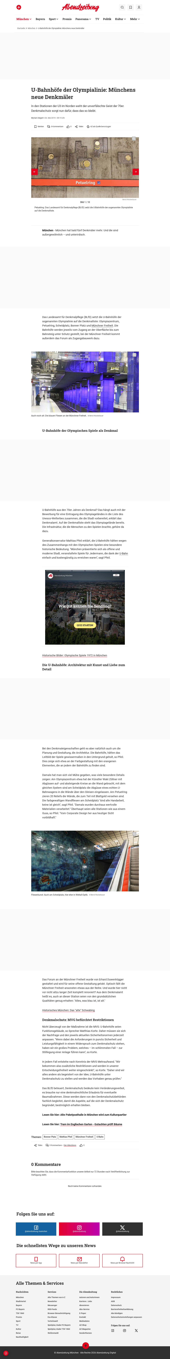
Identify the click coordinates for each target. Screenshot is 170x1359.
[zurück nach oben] (85, 1347)
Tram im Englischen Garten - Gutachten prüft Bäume (91, 1124)
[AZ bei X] (136, 1330)
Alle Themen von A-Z (56, 1297)
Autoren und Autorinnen (89, 1297)
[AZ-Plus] (18, 7)
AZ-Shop (82, 1325)
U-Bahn (123, 553)
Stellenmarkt (53, 1333)
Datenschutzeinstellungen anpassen (126, 1317)
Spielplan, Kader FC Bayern (59, 1325)
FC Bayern (20, 1309)
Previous (34, 172)
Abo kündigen (117, 1313)
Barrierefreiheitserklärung (122, 1309)
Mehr (133, 19)
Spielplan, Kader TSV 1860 (59, 1329)
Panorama (81, 19)
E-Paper (82, 1313)
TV (97, 19)
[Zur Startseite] (80, 11)
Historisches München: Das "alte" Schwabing (68, 1010)
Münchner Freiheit (102, 325)
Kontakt (82, 1317)
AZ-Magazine (85, 1329)
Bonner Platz (50, 1137)
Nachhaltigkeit (22, 1337)
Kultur (119, 19)
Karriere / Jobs (85, 1301)
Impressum (115, 1297)
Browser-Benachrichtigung (59, 1313)
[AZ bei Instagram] (124, 1330)
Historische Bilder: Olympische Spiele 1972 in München (74, 655)
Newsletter (52, 1301)
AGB (113, 1301)
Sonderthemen (85, 1333)
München (22, 19)
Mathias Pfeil (66, 1137)
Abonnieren (84, 1305)
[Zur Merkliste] (130, 7)
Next (136, 172)
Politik (107, 19)
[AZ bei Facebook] (112, 1330)
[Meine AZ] (139, 7)
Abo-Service (84, 1309)
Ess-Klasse (52, 1317)
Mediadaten (84, 1321)
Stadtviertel (21, 1301)
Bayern (40, 19)
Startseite (21, 28)
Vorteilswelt (53, 1321)
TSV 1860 (20, 1313)
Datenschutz (116, 1305)
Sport (52, 19)
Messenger (52, 1305)
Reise (18, 1333)
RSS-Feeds (52, 1309)
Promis (67, 19)
